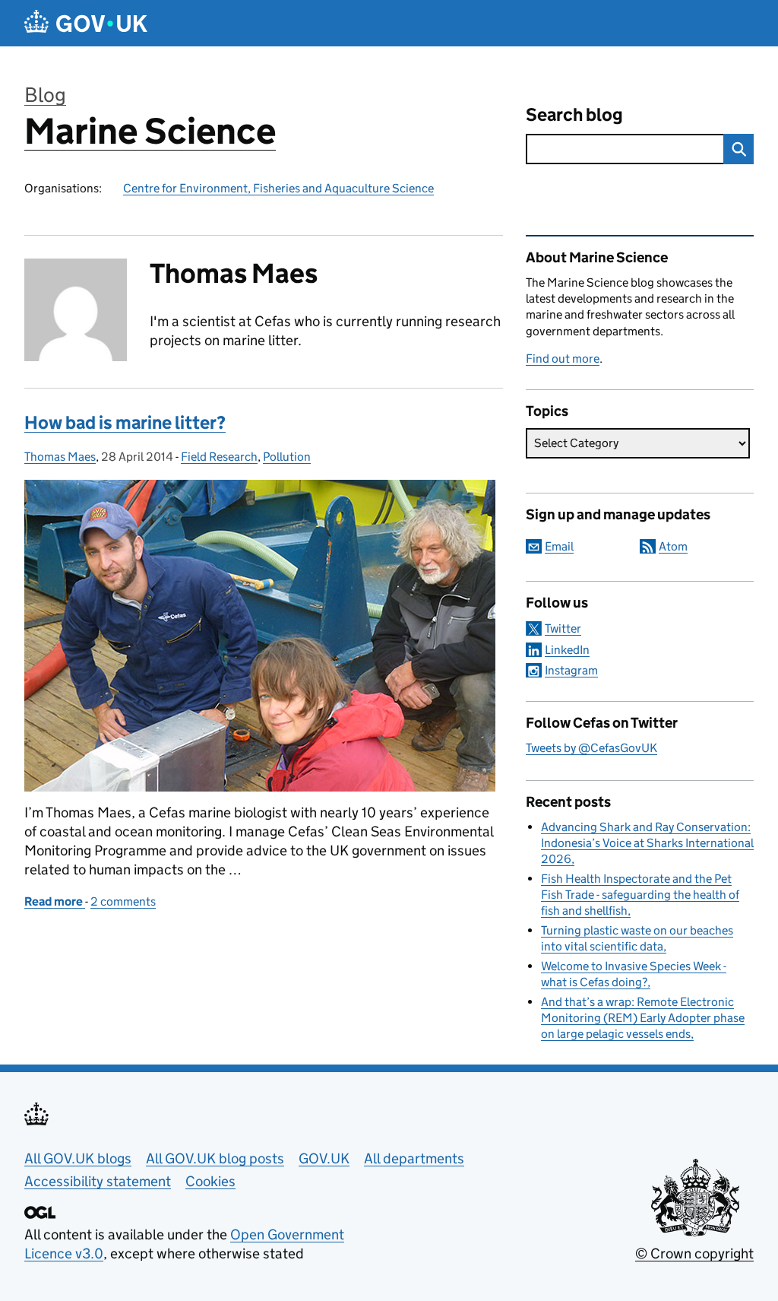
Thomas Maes (60, 456)
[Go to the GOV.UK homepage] (85, 23)
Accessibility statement (97, 1181)
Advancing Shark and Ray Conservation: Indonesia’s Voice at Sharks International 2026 (647, 843)
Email (559, 546)
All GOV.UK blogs (77, 1158)
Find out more (562, 358)
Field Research (219, 456)
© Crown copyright (694, 1253)
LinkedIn (567, 650)
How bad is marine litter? (125, 422)
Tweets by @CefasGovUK (591, 748)
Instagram (571, 670)
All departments (414, 1158)
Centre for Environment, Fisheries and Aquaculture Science (278, 188)
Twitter (563, 628)
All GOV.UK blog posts (215, 1158)
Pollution (287, 456)
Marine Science (150, 131)
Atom (673, 546)
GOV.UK (324, 1158)
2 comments (123, 901)
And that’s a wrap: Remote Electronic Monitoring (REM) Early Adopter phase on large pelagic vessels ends (643, 1018)
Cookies (210, 1181)
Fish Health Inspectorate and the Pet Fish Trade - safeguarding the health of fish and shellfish (640, 894)
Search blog (574, 114)
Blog (45, 94)
